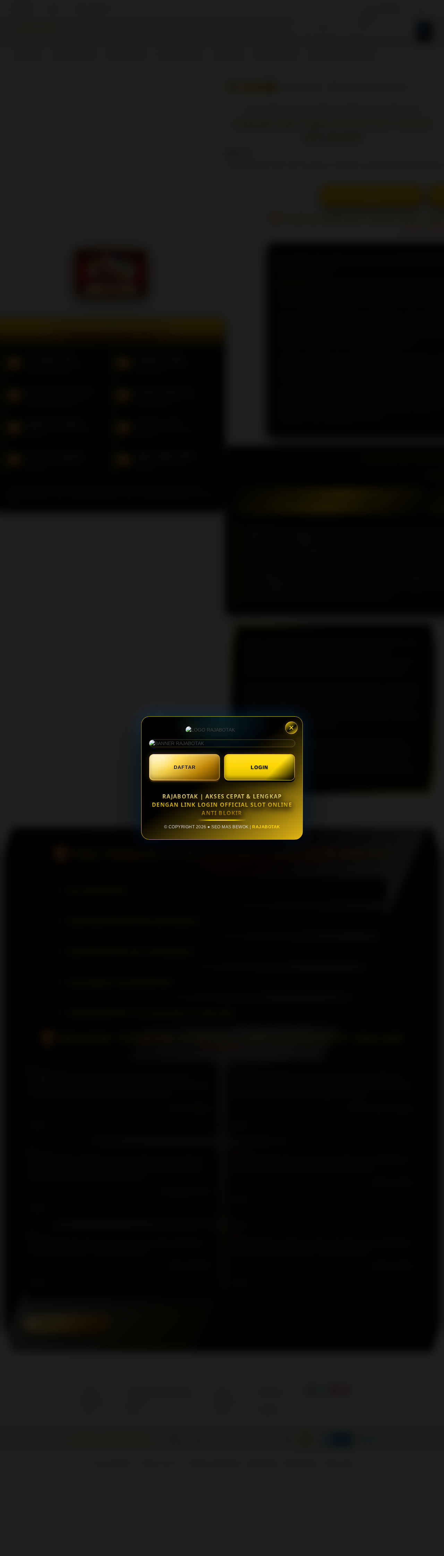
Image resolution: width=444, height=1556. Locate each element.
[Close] (291, 727)
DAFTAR (185, 767)
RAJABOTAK (266, 826)
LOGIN (259, 767)
